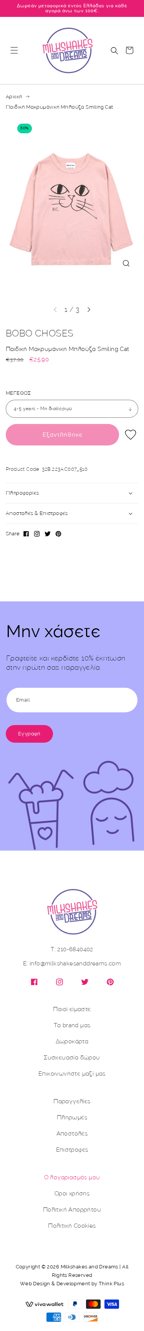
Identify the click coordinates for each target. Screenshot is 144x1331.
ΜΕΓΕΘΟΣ (18, 393)
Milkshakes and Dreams (89, 1267)
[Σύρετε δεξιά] (89, 309)
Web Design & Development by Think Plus (72, 1283)
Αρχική (14, 97)
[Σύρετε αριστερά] (55, 309)
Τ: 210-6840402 (72, 949)
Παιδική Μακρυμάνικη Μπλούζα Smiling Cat (59, 107)
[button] (14, 50)
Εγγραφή (29, 734)
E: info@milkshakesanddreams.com (72, 963)
